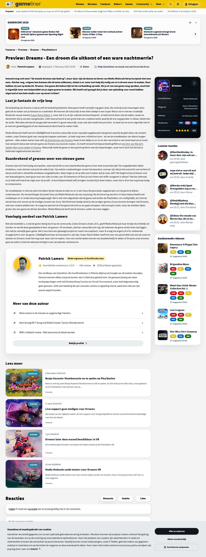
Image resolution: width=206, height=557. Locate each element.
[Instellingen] (178, 4)
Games (129, 4)
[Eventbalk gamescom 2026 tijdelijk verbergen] (190, 22)
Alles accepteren (177, 531)
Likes (143, 498)
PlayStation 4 (49, 49)
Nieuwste (108, 498)
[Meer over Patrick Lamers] (22, 265)
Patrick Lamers (26, 66)
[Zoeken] (171, 4)
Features (105, 4)
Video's (118, 4)
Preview (22, 49)
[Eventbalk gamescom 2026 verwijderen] (195, 22)
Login (12, 509)
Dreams (34, 49)
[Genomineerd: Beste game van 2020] (160, 89)
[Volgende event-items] (195, 34)
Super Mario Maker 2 (41, 115)
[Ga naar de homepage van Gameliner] (23, 4)
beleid (34, 549)
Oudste (125, 498)
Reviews (92, 4)
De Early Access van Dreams (59, 140)
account (32, 509)
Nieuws (80, 4)
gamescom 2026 (18, 22)
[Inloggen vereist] (194, 83)
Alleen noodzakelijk (176, 539)
